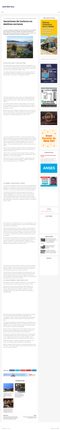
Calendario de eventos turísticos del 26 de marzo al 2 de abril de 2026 (7, 395)
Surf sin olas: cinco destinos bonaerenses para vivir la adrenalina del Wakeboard (19, 395)
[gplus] (53, 428)
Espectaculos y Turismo (10, 18)
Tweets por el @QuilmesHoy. (46, 211)
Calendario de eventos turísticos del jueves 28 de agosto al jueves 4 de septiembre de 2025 (8, 410)
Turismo (17, 18)
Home (2, 12)
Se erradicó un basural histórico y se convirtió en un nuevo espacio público (51, 251)
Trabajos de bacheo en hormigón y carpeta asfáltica (50, 246)
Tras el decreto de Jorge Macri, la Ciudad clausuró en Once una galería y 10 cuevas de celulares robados (49, 241)
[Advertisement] (19, 86)
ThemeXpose (8, 428)
